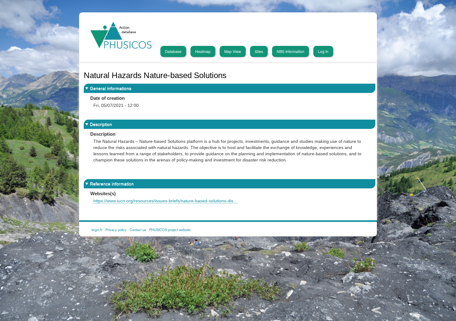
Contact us (138, 229)
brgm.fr (97, 229)
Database (173, 51)
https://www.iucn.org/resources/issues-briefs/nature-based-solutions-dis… (165, 200)
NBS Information (290, 51)
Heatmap (203, 51)
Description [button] (101, 124)
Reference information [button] (112, 183)
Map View (232, 51)
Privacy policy (116, 229)
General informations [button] (110, 88)
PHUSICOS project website (169, 229)
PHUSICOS (178, 24)
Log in (323, 51)
